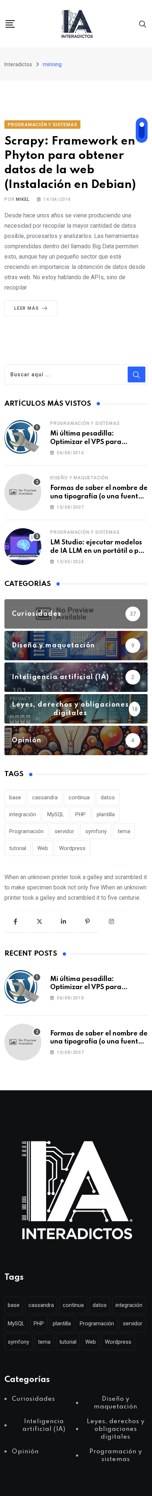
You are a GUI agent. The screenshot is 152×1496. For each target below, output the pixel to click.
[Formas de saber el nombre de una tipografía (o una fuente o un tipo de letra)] (22, 492)
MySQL (55, 814)
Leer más (26, 308)
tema (124, 831)
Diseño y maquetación (79, 477)
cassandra (45, 797)
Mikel (23, 199)
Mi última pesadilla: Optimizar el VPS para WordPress (85, 442)
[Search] (142, 24)
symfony (96, 831)
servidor (64, 831)
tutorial (17, 848)
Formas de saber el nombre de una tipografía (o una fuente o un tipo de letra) (99, 496)
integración (22, 814)
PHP (80, 814)
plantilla (106, 814)
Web (42, 848)
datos (108, 797)
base (15, 797)
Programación (26, 831)
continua (79, 797)
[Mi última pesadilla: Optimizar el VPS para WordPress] (22, 437)
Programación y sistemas (85, 423)
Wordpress (72, 848)
